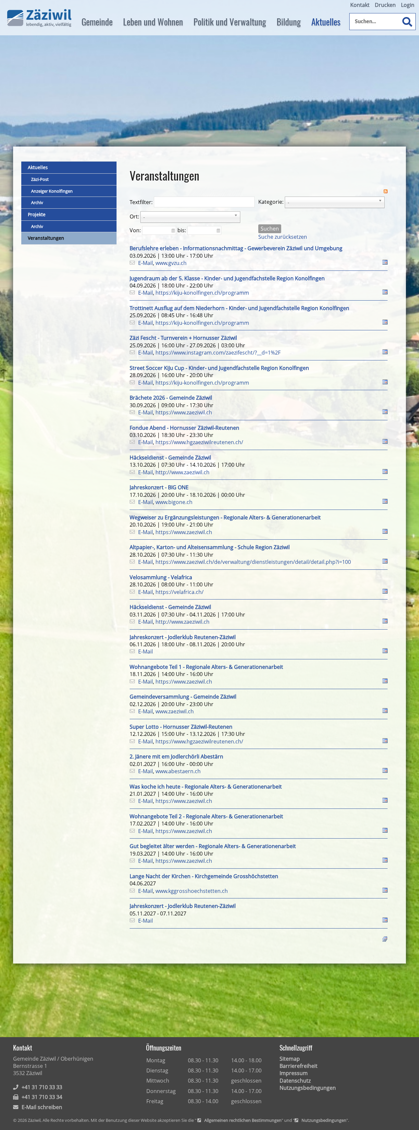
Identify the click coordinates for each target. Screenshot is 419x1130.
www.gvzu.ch (171, 263)
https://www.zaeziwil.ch (183, 412)
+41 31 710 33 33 (42, 1087)
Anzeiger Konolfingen (52, 191)
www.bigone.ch (173, 502)
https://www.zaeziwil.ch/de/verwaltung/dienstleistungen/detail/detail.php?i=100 (253, 561)
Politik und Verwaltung (229, 21)
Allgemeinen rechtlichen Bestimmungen (243, 1120)
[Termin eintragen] (385, 263)
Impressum (294, 1073)
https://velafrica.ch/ (179, 592)
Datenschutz (295, 1080)
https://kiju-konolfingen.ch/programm (202, 292)
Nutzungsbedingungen (308, 1087)
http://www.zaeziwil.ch (182, 472)
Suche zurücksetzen (282, 236)
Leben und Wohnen (153, 21)
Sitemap (290, 1058)
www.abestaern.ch (178, 771)
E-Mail (145, 263)
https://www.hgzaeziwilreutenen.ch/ (199, 442)
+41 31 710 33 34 (42, 1097)
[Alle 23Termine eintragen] (385, 938)
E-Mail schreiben (42, 1107)
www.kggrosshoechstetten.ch (191, 891)
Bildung (289, 21)
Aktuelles (325, 21)
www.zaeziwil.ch (174, 711)
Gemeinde (97, 21)
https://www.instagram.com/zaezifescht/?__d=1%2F (218, 352)
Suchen (270, 228)
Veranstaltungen (46, 238)
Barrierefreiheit (299, 1065)
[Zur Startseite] (39, 18)
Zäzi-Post (40, 179)
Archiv (37, 202)
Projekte (37, 214)
